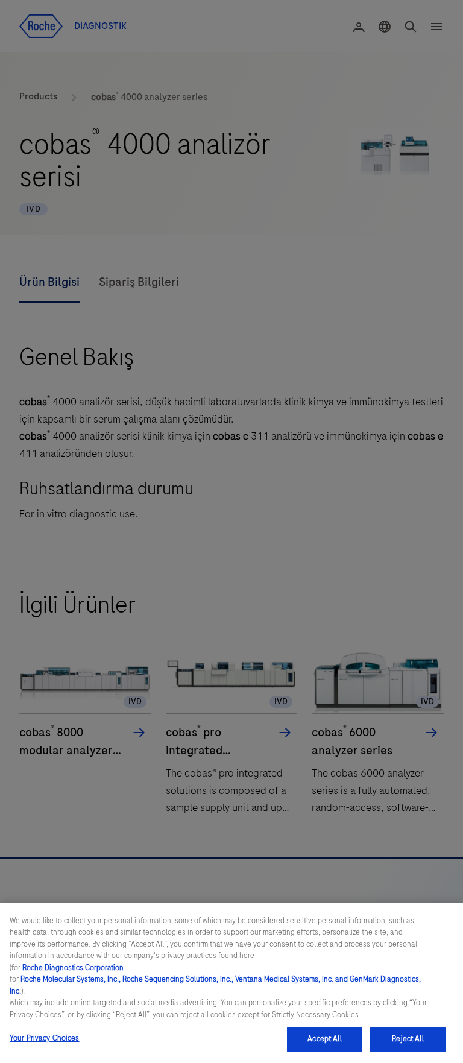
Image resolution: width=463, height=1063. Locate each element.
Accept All (324, 1038)
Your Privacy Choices (45, 1038)
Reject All (407, 1038)
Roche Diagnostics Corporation (73, 967)
